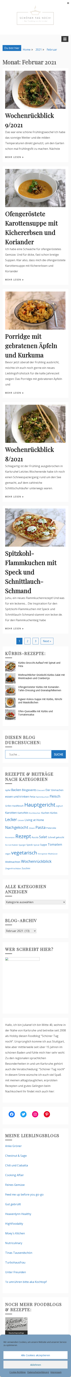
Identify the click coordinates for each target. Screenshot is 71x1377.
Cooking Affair (14, 1175)
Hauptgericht (39, 804)
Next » (47, 641)
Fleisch (55, 796)
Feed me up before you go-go (24, 1194)
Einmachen (57, 790)
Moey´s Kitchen (15, 1233)
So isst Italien (11, 845)
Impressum (56, 1372)
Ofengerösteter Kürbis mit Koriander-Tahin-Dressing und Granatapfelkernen (39, 688)
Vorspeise (42, 853)
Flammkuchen (42, 797)
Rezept (23, 836)
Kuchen (45, 812)
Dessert (41, 790)
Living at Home (34, 820)
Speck (29, 844)
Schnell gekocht (56, 837)
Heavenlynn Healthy (18, 1214)
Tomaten (55, 844)
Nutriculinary (13, 1243)
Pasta (41, 827)
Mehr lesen (13, 157)
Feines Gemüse (15, 1185)
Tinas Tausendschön (18, 1253)
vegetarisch (24, 852)
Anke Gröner (13, 1146)
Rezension (10, 837)
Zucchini (26, 868)
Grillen (8, 805)
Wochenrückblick (36, 861)
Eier (47, 790)
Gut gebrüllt (13, 1204)
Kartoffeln (22, 812)
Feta (32, 796)
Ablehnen (35, 1364)
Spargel (22, 845)
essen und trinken (17, 796)
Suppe (43, 844)
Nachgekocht (16, 827)
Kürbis (53, 812)
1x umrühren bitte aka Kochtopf (26, 1282)
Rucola (35, 837)
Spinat (36, 845)
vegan (8, 853)
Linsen (21, 820)
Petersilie (51, 827)
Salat (43, 837)
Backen (16, 790)
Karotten (11, 813)
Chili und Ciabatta (16, 1165)
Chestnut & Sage (16, 1156)
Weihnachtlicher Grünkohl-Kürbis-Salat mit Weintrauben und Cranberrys (41, 676)
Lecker (11, 819)
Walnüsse (52, 853)
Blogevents (29, 790)
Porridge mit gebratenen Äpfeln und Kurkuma (31, 345)
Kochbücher (34, 813)
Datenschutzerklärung (38, 1372)
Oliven (32, 828)
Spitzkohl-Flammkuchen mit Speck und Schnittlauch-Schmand (30, 572)
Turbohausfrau (15, 1262)
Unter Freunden (15, 1272)
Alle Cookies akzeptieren (35, 1355)
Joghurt (59, 806)
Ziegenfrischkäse (13, 868)
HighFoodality (14, 1224)
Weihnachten (12, 861)
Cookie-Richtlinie (17, 1372)
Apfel (8, 790)
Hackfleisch (18, 805)
